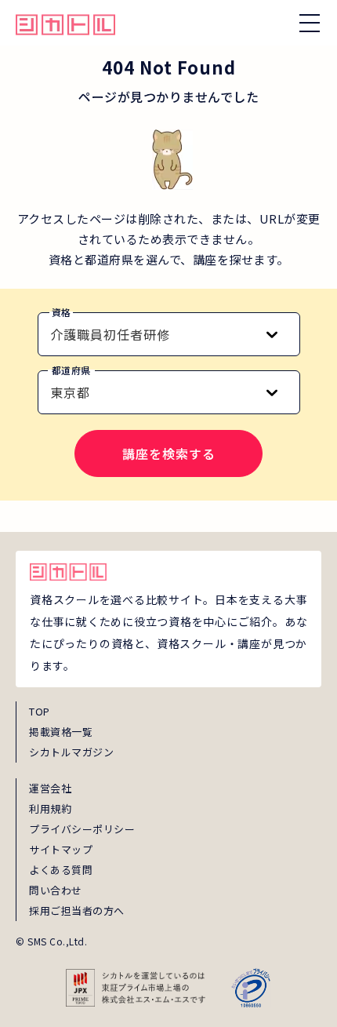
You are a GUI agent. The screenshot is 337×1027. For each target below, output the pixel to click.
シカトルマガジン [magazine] (71, 752)
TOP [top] (39, 711)
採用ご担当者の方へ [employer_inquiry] (77, 910)
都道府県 (71, 370)
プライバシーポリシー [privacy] (82, 828)
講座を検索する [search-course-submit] (169, 453)
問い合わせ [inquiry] (55, 890)
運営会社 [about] (50, 788)
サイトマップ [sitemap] (60, 849)
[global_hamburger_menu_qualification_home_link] (65, 22)
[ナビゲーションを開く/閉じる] (309, 22)
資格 (61, 312)
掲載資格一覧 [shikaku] (60, 731)
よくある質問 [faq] (60, 869)
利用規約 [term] (50, 808)
